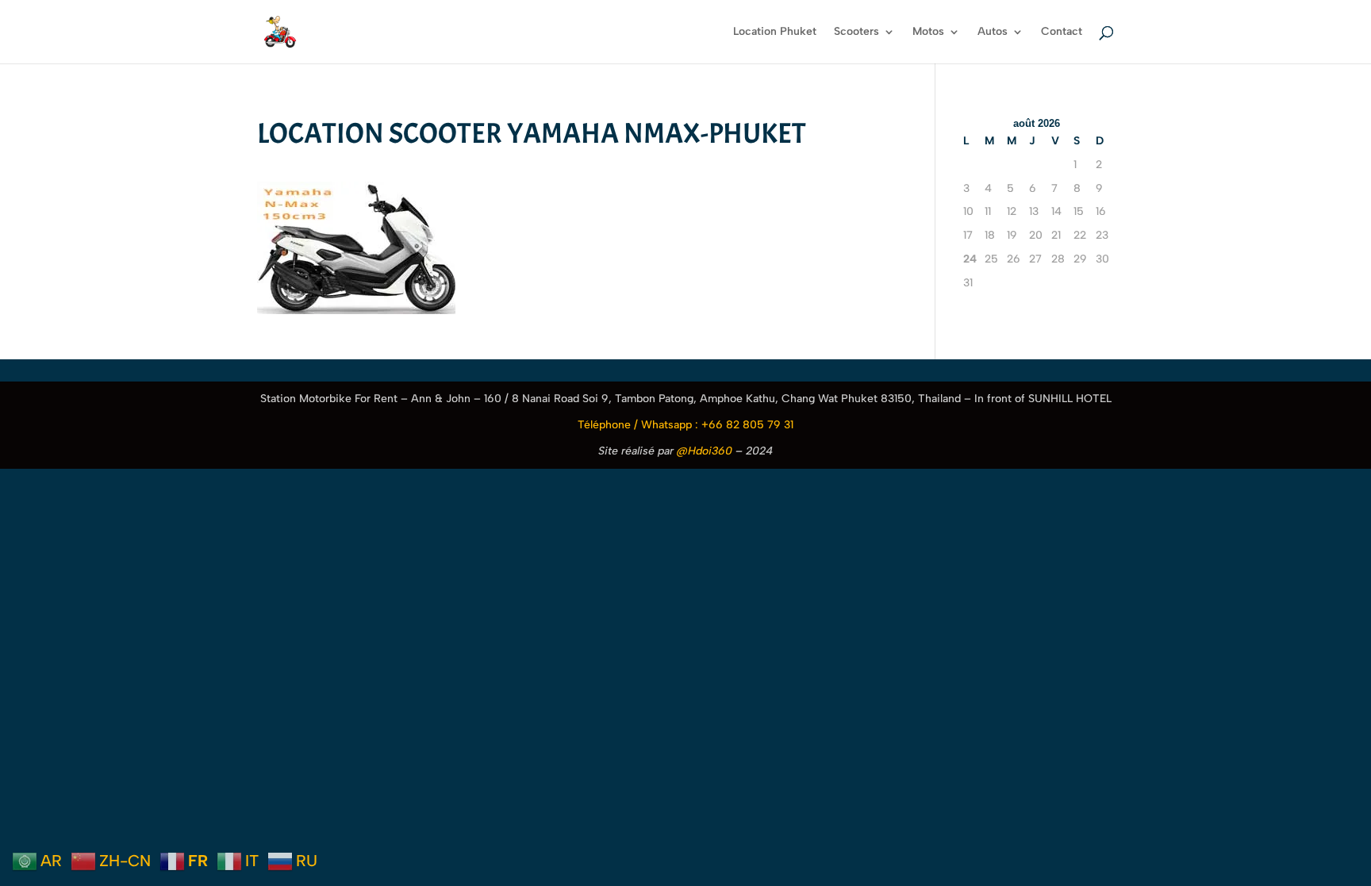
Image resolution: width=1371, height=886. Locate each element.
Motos (928, 32)
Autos (992, 32)
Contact (1061, 32)
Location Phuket (774, 32)
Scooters (856, 32)
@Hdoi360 (704, 451)
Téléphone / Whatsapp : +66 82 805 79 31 (685, 424)
